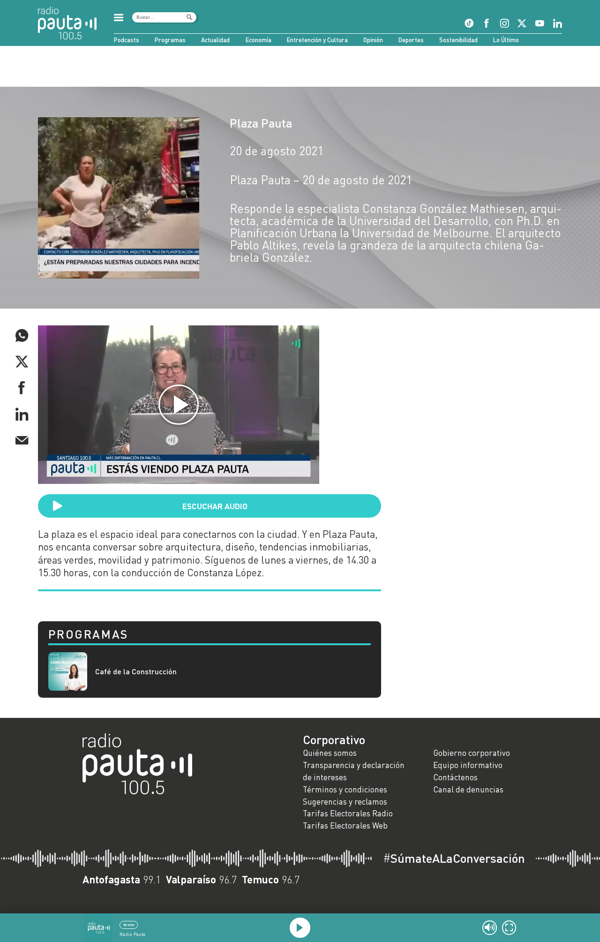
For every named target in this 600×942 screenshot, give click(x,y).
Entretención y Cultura (317, 40)
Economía (258, 40)
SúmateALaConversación (454, 858)
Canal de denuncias (468, 789)
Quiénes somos (330, 753)
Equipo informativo (467, 765)
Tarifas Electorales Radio (348, 813)
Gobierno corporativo (471, 753)
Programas (170, 40)
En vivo (128, 925)
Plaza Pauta (261, 123)
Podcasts (126, 40)
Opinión (373, 40)
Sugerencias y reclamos (345, 801)
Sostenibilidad (458, 40)
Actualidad (215, 40)
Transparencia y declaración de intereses (354, 771)
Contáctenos (455, 777)
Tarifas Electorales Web (345, 825)
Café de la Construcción (136, 671)
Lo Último (506, 40)
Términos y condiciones (345, 789)
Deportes (411, 40)
